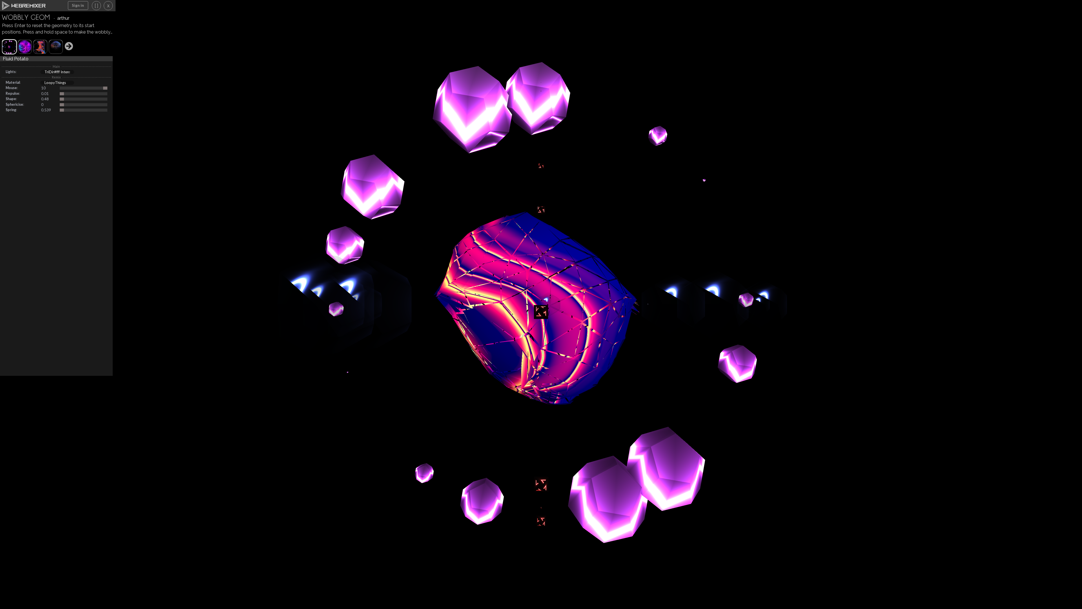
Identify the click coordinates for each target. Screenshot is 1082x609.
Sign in (78, 5)
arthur (63, 18)
